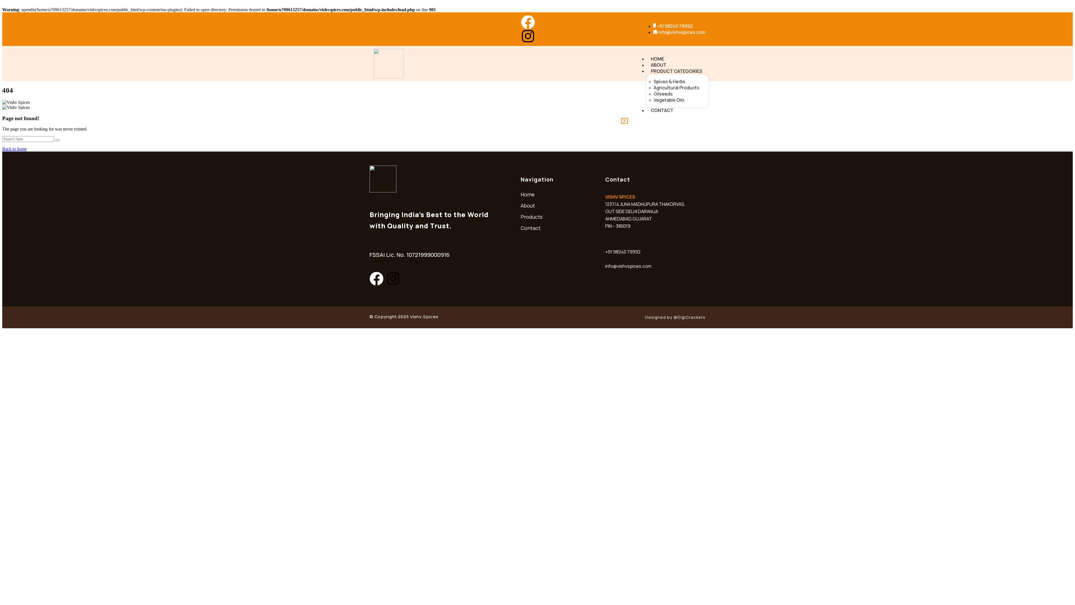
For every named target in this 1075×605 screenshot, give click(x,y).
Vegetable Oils (669, 100)
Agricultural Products (676, 88)
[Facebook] (528, 22)
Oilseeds (663, 94)
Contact (662, 110)
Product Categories (676, 71)
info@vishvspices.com (628, 266)
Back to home (14, 148)
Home (657, 59)
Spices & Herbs (669, 81)
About (658, 65)
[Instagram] (528, 36)
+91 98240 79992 (623, 252)
